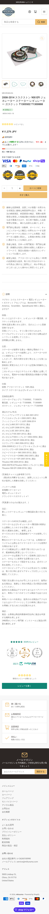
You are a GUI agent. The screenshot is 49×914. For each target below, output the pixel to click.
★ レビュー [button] (46, 459)
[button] (7, 124)
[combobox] (24, 22)
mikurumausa (7, 93)
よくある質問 (8, 825)
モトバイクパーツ (10, 801)
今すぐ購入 (24, 191)
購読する (41, 771)
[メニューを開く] (44, 12)
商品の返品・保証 (10, 845)
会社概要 (6, 812)
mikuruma (19, 894)
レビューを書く (24, 686)
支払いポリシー (9, 835)
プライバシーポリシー (12, 832)
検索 (43, 22)
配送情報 (6, 842)
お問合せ (6, 808)
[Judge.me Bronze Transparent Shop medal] (24, 653)
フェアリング (8, 798)
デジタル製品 (8, 805)
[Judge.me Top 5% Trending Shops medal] (37, 653)
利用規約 (6, 839)
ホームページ (8, 791)
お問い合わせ (8, 828)
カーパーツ (7, 795)
